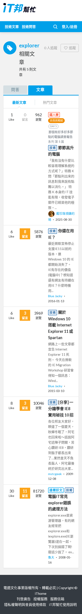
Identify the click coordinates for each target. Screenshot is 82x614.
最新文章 (19, 102)
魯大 (51, 557)
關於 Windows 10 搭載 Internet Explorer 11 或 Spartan (60, 325)
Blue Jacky (55, 296)
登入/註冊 (69, 26)
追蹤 (72, 48)
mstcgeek (55, 474)
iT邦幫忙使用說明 (63, 604)
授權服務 (40, 599)
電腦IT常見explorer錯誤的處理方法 (59, 503)
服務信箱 (57, 599)
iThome (40, 593)
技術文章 (12, 26)
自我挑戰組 (56, 120)
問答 (15, 89)
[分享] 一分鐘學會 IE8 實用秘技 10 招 (60, 408)
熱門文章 (50, 102)
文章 (40, 89)
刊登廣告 (24, 599)
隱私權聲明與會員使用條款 (25, 604)
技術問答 (29, 26)
